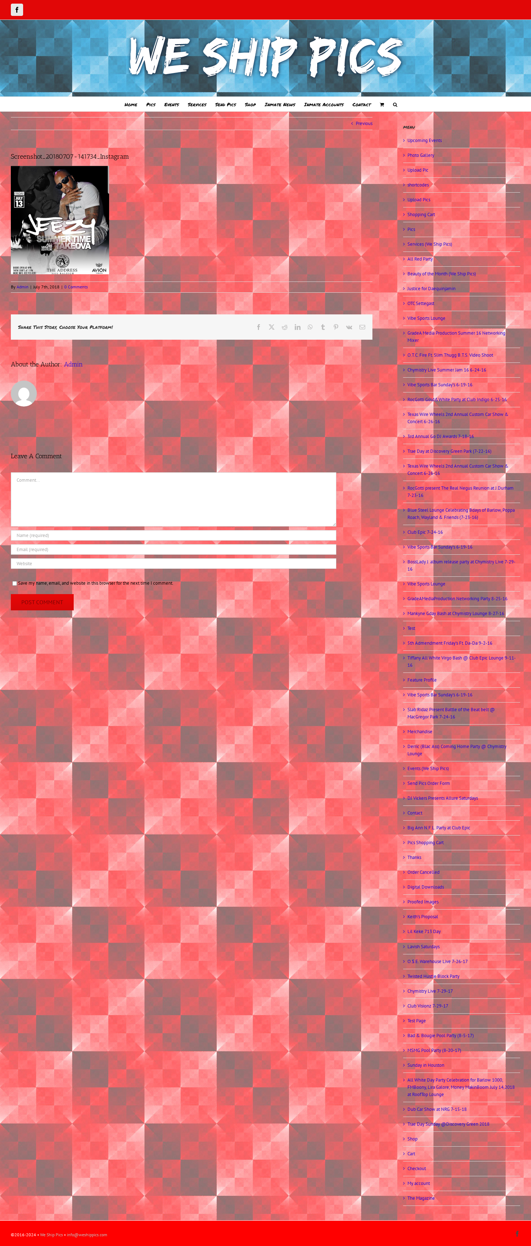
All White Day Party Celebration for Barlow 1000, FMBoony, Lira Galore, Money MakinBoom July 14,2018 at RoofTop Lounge (461, 1087)
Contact (414, 813)
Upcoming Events (424, 140)
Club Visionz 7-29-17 (427, 1006)
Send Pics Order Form (428, 783)
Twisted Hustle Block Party (433, 976)
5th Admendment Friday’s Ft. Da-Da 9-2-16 (449, 643)
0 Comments (76, 286)
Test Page (416, 1021)
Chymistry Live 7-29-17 (430, 991)
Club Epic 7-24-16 (425, 532)
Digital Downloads (425, 887)
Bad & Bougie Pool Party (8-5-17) (440, 1035)
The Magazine (421, 1198)
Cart (411, 1154)
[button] (395, 104)
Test (411, 628)
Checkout (416, 1168)
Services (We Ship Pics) (429, 244)
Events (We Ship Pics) (428, 768)
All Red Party (420, 259)
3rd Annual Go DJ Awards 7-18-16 (440, 436)
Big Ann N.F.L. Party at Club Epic (438, 828)
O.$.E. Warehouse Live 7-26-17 (437, 961)
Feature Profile (422, 680)
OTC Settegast (420, 303)
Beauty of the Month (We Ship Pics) (441, 274)
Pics (411, 229)
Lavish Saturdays (423, 947)
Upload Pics (418, 200)
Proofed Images (423, 902)
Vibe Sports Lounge (426, 318)
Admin (23, 286)
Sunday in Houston (425, 1065)
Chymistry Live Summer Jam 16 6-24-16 (446, 370)
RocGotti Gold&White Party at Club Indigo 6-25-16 (457, 399)
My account (418, 1183)
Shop (412, 1139)
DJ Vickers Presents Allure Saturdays (442, 798)
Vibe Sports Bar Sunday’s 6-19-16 (439, 385)
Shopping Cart (421, 214)
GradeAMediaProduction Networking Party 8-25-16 (457, 599)
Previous (364, 123)
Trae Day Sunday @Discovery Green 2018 (448, 1124)
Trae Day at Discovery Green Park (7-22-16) (449, 451)
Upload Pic (417, 170)
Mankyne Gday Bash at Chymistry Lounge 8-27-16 (455, 613)
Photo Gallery (420, 155)
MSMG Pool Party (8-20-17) (434, 1050)
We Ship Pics (51, 1234)
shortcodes (418, 185)
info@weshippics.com (87, 1234)
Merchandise (419, 732)
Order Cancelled (423, 872)
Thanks (414, 857)
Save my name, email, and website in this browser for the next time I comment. (95, 583)
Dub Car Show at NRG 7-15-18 (437, 1109)
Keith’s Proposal (422, 917)
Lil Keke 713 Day (424, 931)
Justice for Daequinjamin (431, 288)
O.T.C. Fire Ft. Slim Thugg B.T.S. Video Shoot (450, 355)
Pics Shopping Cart (425, 842)
